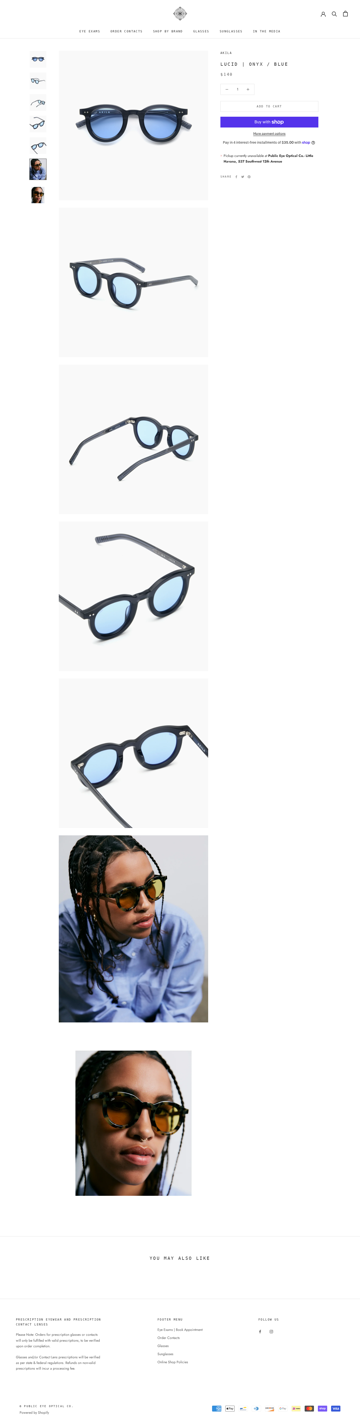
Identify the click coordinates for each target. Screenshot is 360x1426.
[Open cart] (345, 13)
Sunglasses (231, 31)
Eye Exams (89, 31)
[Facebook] (236, 176)
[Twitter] (242, 176)
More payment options (269, 133)
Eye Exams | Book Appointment (180, 1329)
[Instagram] (271, 1331)
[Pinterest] (249, 176)
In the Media (267, 31)
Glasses (201, 31)
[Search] (334, 13)
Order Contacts (126, 31)
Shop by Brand (168, 31)
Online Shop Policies (172, 1362)
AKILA (226, 53)
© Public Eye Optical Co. (47, 1406)
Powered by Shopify (34, 1412)
